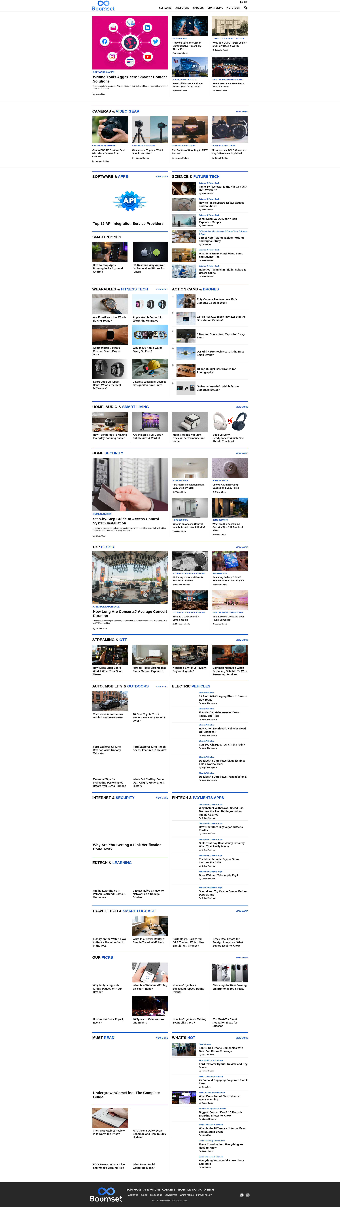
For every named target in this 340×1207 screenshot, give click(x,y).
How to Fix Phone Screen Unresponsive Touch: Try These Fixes (187, 45)
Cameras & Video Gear (104, 145)
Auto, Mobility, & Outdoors (211, 1060)
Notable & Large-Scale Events (189, 573)
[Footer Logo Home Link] (106, 1194)
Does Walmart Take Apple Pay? (218, 875)
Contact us (156, 1195)
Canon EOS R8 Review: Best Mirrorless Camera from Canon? (108, 153)
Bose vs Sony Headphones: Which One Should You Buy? (228, 438)
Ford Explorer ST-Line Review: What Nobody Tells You (107, 750)
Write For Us (187, 1195)
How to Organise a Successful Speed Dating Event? (188, 988)
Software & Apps (103, 72)
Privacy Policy (204, 1195)
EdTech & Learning (207, 231)
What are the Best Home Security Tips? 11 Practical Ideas (227, 527)
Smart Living (215, 8)
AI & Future (182, 8)
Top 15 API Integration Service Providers (128, 224)
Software (165, 8)
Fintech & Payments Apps (210, 804)
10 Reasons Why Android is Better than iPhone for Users (149, 268)
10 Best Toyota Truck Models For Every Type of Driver (149, 717)
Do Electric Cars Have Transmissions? (223, 776)
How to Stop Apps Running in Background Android (108, 268)
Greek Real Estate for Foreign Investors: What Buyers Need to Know (227, 942)
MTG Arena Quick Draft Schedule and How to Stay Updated (149, 1134)
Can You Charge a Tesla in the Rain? (222, 744)
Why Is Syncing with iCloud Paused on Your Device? (107, 988)
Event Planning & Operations (227, 79)
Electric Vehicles (206, 693)
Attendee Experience (106, 606)
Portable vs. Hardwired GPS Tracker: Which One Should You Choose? (188, 942)
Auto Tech (233, 8)
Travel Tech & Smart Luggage (228, 39)
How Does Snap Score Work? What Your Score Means (108, 671)
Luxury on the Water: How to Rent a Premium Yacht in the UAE (109, 942)
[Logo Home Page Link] (103, 5)
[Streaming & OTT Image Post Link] (110, 422)
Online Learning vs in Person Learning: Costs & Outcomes (109, 894)
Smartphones (180, 39)
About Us (133, 1195)
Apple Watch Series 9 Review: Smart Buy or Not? (107, 351)
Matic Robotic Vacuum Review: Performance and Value (189, 438)
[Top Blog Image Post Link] (190, 26)
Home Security (102, 514)
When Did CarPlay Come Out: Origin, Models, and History (148, 782)
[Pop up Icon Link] (246, 7)
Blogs (144, 1195)
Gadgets (198, 8)
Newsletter (171, 1195)
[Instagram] (245, 2)
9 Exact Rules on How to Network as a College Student (148, 894)
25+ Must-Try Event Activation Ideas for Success (224, 1022)
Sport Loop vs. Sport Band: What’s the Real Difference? (107, 385)
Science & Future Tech (184, 79)
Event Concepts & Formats (211, 1076)
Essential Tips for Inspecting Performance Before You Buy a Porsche (109, 782)
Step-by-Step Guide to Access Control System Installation (126, 521)
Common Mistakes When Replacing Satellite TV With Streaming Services (229, 671)
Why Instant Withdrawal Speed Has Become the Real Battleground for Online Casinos (221, 811)
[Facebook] (241, 2)
